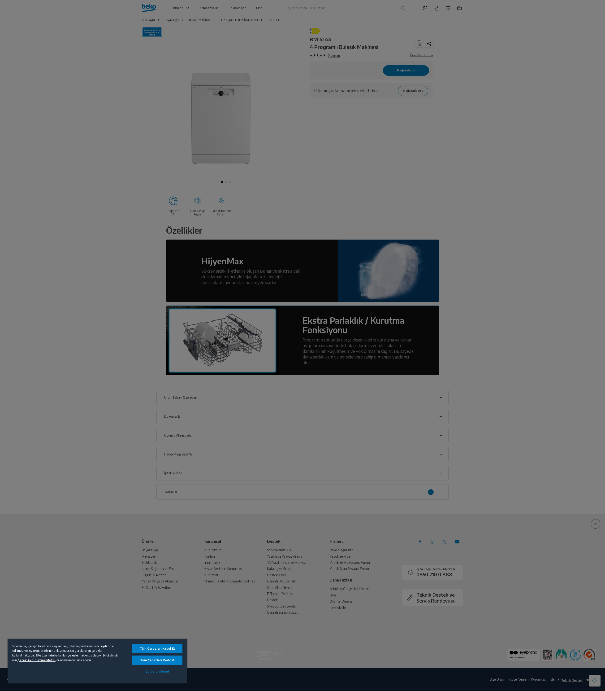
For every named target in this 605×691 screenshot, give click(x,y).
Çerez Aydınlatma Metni (36, 660)
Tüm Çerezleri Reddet (157, 660)
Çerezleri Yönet (157, 671)
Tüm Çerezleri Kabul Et (157, 648)
